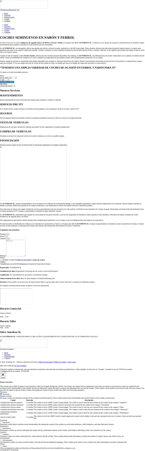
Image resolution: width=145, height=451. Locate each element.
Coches (6, 19)
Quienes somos (9, 17)
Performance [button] (4, 426)
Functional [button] (3, 420)
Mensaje (3, 256)
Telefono (3, 238)
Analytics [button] (3, 432)
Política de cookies (60, 362)
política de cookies (38, 260)
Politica (2, 258)
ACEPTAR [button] (25, 371)
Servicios (7, 15)
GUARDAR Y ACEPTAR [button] (9, 450)
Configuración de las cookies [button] (10, 371)
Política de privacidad (23, 260)
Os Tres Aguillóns (20, 366)
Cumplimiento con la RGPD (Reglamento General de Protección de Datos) (25, 264)
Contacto (7, 21)
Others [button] (2, 444)
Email (2, 236)
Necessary (6, 394)
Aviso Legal (71, 362)
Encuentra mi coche (7, 82)
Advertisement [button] (5, 438)
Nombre (3, 234)
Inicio (6, 13)
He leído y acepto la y (24, 260)
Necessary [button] (3, 392)
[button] (72, 264)
